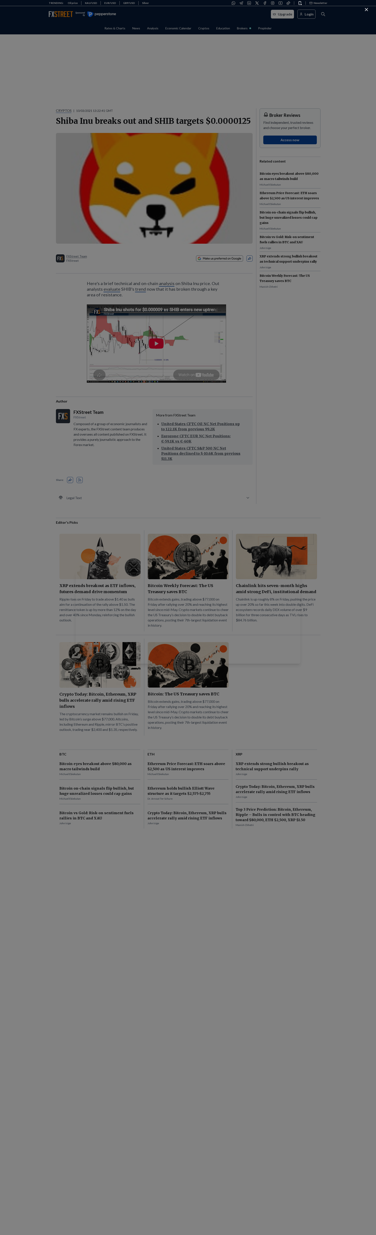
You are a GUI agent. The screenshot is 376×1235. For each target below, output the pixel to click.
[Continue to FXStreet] (366, 9)
